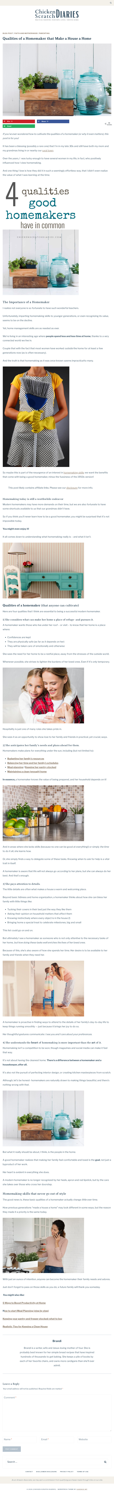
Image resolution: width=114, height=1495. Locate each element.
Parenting (44, 33)
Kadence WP (82, 1489)
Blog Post (8, 33)
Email (45, 1439)
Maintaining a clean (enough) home (27, 771)
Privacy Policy (67, 1471)
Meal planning (15, 767)
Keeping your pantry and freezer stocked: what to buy (32, 1318)
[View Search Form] (110, 2)
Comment (10, 1397)
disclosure (72, 487)
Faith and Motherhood (26, 33)
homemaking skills (74, 472)
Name (8, 1439)
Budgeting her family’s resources (25, 758)
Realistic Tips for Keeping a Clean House (25, 1326)
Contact (29, 1471)
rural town (47, 150)
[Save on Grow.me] (73, 121)
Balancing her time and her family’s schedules (32, 763)
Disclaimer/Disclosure (46, 1471)
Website (83, 1439)
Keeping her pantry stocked (40, 767)
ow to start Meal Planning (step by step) (26, 1310)
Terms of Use (83, 1471)
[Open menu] (57, 3)
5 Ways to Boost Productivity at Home (24, 1302)
